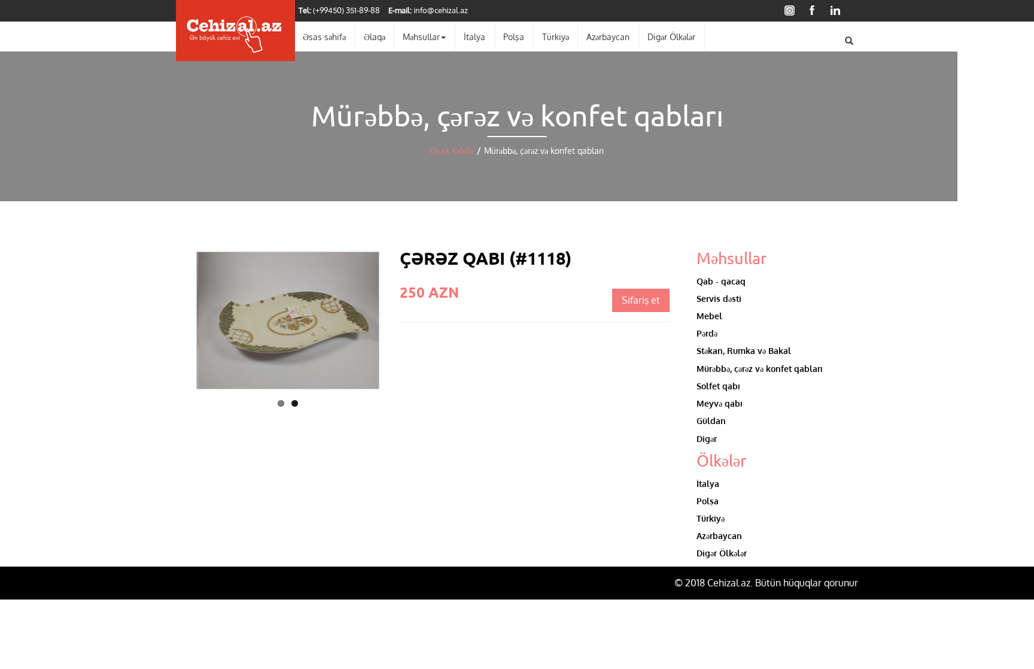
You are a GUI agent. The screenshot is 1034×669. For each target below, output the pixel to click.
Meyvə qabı (720, 403)
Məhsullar (421, 36)
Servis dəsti (719, 298)
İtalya (474, 36)
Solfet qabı (718, 385)
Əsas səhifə (324, 36)
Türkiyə (555, 36)
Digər (707, 438)
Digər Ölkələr (671, 36)
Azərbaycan (607, 36)
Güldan (711, 420)
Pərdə (707, 333)
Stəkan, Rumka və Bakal (744, 350)
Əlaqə (374, 36)
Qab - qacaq (721, 281)
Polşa (513, 36)
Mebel (709, 315)
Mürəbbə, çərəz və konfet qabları (760, 368)
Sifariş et (641, 300)
